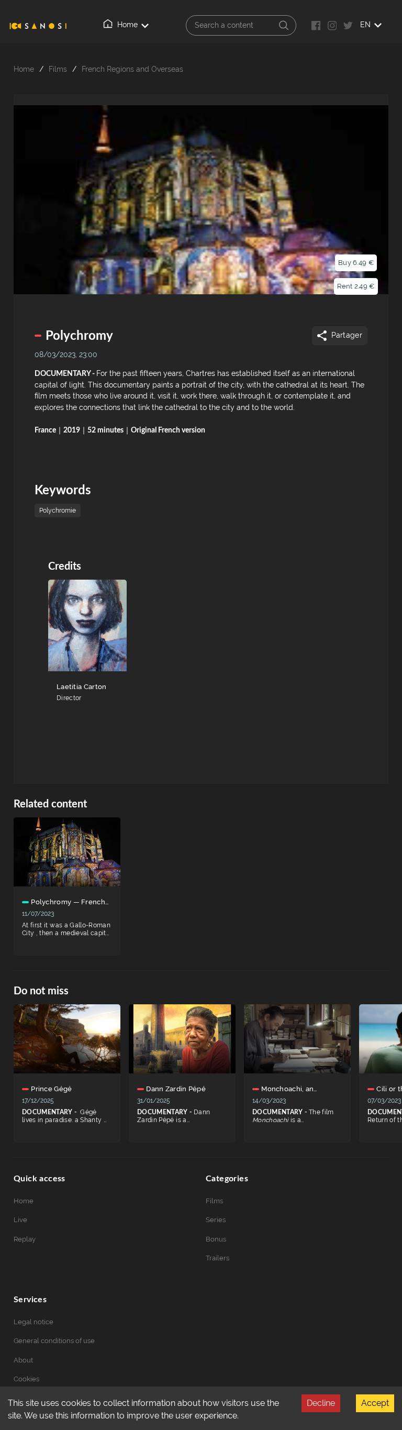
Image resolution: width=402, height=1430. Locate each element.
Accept (375, 1403)
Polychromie (57, 510)
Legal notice (33, 1322)
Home (127, 25)
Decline (321, 1403)
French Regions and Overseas (132, 68)
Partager (346, 335)
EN (365, 24)
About (23, 1360)
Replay (25, 1239)
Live (20, 1220)
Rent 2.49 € (355, 286)
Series (216, 1220)
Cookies (26, 1379)
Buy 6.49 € (356, 263)
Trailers (217, 1258)
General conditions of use (54, 1341)
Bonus (216, 1239)
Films (58, 68)
